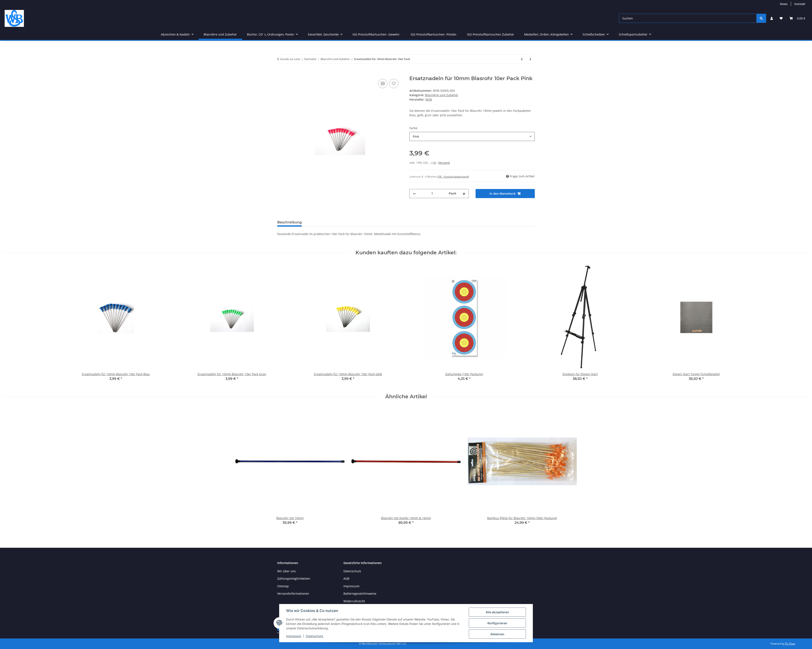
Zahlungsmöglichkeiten (293, 578)
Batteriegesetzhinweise (359, 593)
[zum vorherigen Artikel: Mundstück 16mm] (521, 59)
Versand (444, 163)
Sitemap (283, 586)
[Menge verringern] (414, 193)
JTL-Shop (790, 643)
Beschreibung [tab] (289, 222)
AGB (346, 578)
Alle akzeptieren (497, 612)
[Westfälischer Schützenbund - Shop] (14, 18)
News (784, 4)
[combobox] (472, 136)
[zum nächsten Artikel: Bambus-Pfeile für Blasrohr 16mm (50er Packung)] (530, 59)
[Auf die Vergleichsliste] (382, 83)
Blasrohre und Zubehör (441, 95)
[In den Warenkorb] (280, 73)
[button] (771, 18)
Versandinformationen (293, 593)
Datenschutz (314, 636)
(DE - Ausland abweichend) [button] (453, 176)
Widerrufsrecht (354, 601)
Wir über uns (286, 571)
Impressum (293, 636)
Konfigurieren (497, 623)
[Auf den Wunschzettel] (393, 83)
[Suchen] (761, 18)
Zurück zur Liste (290, 59)
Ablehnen (497, 634)
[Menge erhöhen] (464, 193)
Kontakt (799, 4)
